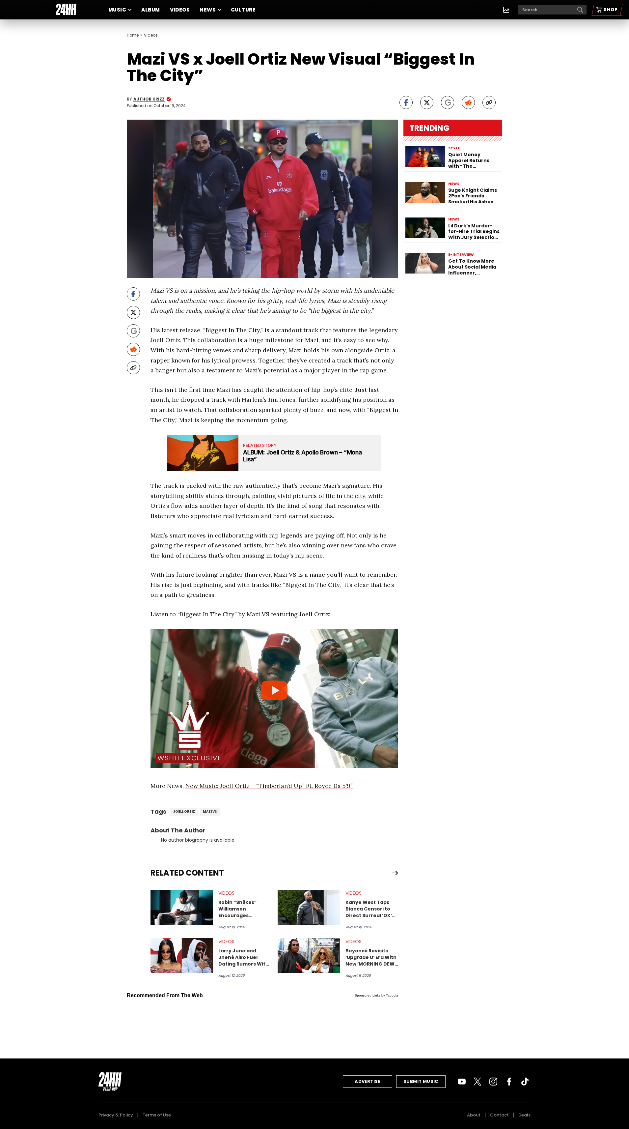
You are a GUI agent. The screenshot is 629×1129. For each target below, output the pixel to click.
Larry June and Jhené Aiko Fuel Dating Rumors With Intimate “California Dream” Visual (243, 957)
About (473, 1115)
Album (150, 9)
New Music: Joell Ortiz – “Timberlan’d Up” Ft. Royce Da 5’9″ (269, 786)
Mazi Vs (210, 811)
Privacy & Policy (115, 1115)
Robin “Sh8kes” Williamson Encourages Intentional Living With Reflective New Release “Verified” (243, 909)
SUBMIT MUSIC (420, 1081)
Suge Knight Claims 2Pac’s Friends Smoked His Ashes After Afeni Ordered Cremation (473, 196)
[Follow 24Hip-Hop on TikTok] (525, 1081)
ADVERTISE (367, 1081)
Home (133, 35)
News (208, 9)
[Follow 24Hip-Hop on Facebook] (509, 1081)
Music (117, 9)
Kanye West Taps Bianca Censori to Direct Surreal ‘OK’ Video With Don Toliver (368, 909)
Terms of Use (157, 1115)
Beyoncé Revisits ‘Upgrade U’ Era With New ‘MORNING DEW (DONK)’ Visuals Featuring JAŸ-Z (371, 957)
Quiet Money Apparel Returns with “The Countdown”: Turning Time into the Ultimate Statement (470, 160)
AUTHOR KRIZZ (149, 99)
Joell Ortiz (184, 811)
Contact (499, 1115)
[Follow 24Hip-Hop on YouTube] (461, 1081)
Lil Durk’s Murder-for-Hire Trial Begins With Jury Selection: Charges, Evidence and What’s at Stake (474, 232)
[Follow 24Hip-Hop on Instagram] (493, 1081)
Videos (180, 9)
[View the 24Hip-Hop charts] (506, 9)
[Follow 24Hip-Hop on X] (477, 1081)
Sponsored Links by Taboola (376, 995)
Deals (524, 1115)
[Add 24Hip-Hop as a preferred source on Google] (447, 102)
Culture (243, 9)
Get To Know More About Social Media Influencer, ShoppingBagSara (472, 267)
